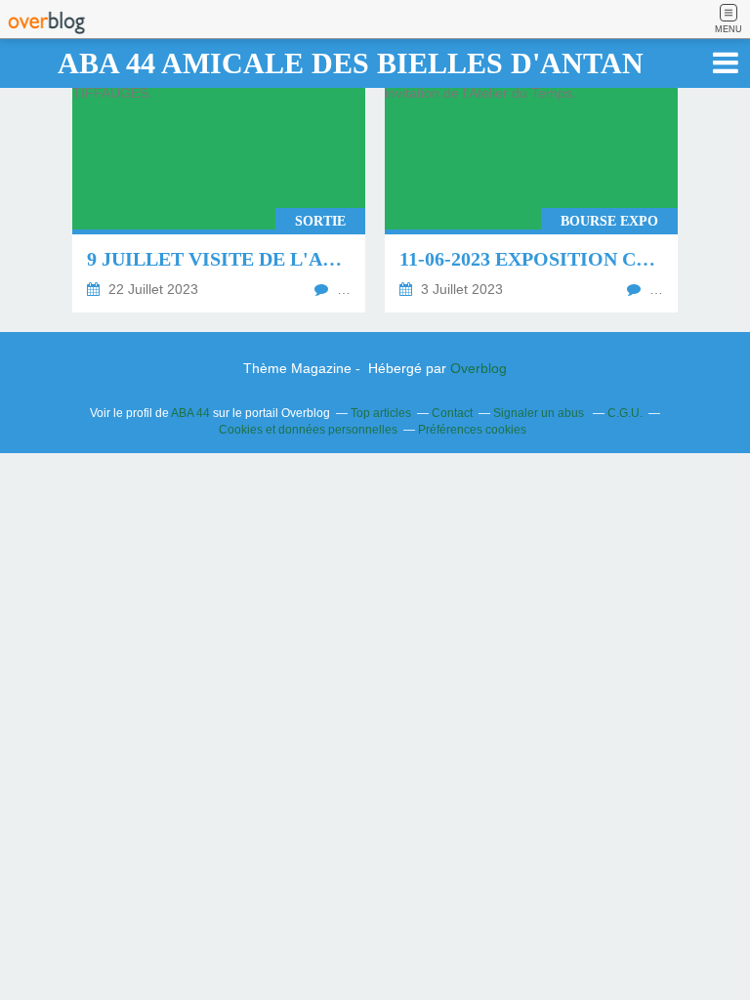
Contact (452, 413)
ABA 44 (190, 413)
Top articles (381, 413)
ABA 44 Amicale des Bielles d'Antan (351, 63)
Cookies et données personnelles (308, 430)
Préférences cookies (472, 430)
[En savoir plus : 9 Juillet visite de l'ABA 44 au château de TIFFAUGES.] (218, 190)
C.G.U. (625, 413)
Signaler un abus (540, 413)
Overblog (478, 368)
